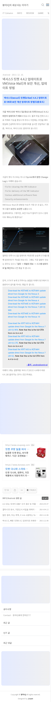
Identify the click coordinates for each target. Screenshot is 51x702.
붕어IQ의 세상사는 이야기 (15, 5)
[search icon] (42, 5)
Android (6, 74)
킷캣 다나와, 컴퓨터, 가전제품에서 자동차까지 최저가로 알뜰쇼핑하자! (17, 474)
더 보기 (45, 498)
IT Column (8, 13)
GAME (41, 13)
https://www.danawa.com (17, 465)
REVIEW (30, 13)
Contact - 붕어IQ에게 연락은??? (17, 615)
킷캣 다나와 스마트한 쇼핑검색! (16, 468)
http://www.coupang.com (17, 445)
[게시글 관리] (21, 490)
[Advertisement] (25, 44)
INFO (19, 13)
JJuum (30, 698)
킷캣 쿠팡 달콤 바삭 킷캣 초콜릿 (17, 449)
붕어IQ (23, 694)
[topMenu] (47, 4)
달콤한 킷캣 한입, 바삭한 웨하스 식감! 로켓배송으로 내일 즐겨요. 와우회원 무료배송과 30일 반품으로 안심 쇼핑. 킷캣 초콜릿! (17, 454)
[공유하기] (14, 490)
